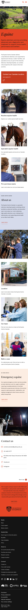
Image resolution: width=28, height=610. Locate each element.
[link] (14, 104)
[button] (23, 2)
